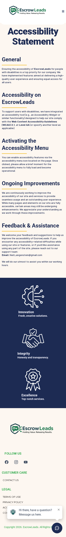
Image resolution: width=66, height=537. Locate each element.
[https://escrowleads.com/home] (31, 430)
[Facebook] (6, 462)
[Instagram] (16, 462)
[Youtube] (25, 462)
